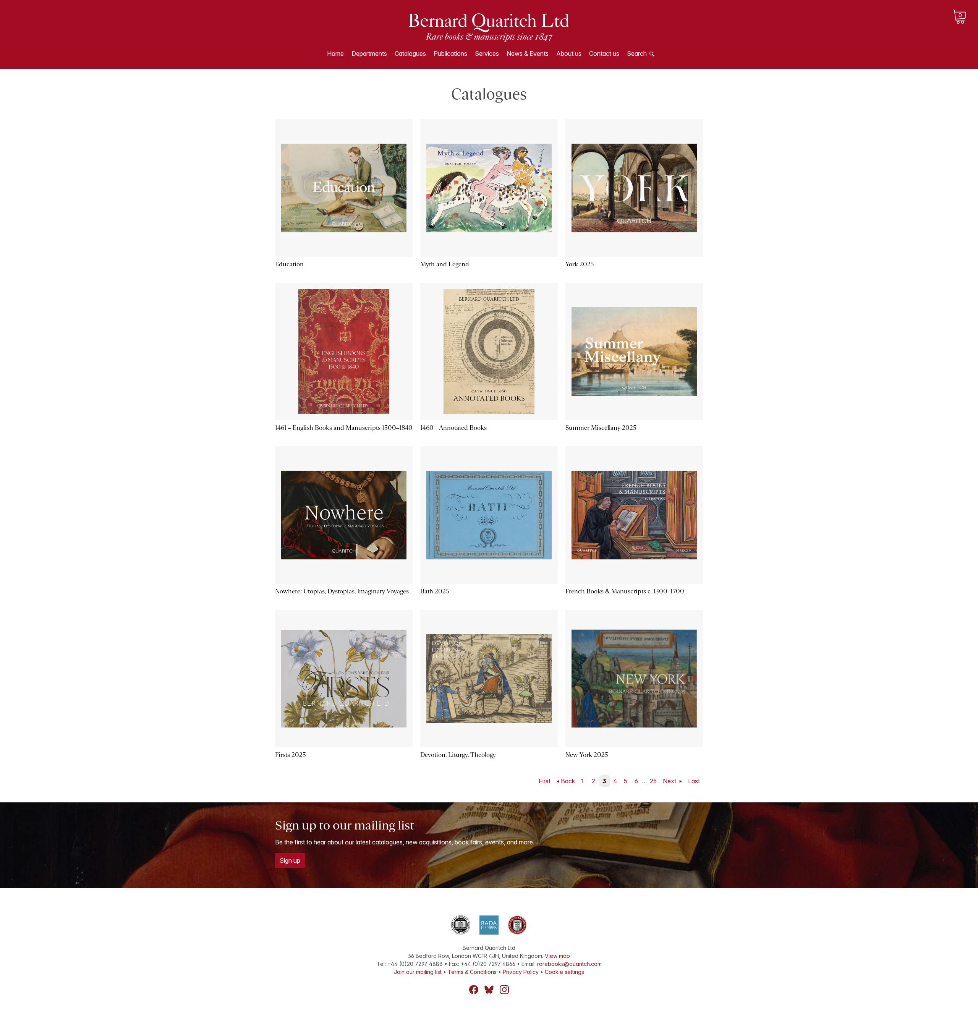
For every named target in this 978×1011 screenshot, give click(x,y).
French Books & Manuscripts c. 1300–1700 (624, 591)
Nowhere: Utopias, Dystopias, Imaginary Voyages (342, 591)
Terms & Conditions (472, 972)
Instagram (504, 989)
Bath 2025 (434, 591)
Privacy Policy (521, 972)
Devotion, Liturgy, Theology (458, 754)
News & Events (528, 53)
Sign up (290, 860)
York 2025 (579, 264)
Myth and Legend (444, 264)
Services (487, 53)
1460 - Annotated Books (453, 427)
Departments (369, 53)
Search (637, 53)
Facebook (473, 989)
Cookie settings (564, 972)
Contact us (604, 53)
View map (557, 956)
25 (653, 781)
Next (670, 781)
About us (568, 53)
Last (694, 781)
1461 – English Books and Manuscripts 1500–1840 (344, 427)
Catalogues (410, 53)
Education (289, 264)
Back (568, 781)
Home (335, 53)
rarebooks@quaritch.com (569, 964)
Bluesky (489, 989)
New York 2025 (586, 754)
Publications (450, 53)
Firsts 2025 (290, 754)
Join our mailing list (418, 972)
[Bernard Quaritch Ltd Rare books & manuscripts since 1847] (489, 27)
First (545, 781)
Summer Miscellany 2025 (600, 427)
